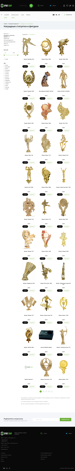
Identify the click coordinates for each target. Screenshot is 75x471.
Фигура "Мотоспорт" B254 (46, 283)
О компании (6, 14)
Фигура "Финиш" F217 (29, 315)
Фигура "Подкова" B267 (29, 91)
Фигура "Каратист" (29, 379)
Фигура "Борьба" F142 (29, 219)
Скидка (6, 59)
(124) (9, 36)
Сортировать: (25, 34)
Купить (25, 66)
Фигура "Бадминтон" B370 (29, 283)
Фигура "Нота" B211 (63, 123)
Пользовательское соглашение (46, 455)
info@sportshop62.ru (4, 449)
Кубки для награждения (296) (9, 41)
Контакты (28, 14)
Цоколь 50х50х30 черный (46, 347)
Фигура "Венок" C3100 (63, 315)
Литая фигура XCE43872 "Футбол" (46, 91)
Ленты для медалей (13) (8, 40)
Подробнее (32, 66)
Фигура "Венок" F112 (46, 155)
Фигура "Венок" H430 (28, 123)
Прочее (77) (6, 33)
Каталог (41, 5)
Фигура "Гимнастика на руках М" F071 (63, 284)
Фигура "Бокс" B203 (29, 187)
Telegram (54, 5)
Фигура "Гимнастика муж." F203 (63, 187)
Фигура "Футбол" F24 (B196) (63, 91)
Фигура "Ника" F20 (29, 155)
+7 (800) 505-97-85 (4, 441)
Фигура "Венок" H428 (46, 251)
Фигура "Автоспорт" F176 (46, 379)
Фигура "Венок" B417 (63, 219)
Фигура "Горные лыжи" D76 (46, 315)
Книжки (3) (6, 43)
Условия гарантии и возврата (6, 455)
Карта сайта (43, 459)
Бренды (5, 17)
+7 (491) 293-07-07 (4, 439)
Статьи (22, 14)
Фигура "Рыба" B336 (63, 59)
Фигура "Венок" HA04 (46, 123)
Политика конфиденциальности (46, 453)
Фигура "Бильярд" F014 (29, 59)
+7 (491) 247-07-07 (4, 445)
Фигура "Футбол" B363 (29, 347)
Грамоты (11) (6, 45)
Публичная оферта (44, 457)
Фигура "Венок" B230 (46, 59)
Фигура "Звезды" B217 (63, 155)
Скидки (12, 17)
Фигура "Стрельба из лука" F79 (63, 347)
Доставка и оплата (15, 14)
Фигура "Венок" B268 (46, 187)
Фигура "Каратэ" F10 (46, 219)
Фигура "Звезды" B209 (63, 251)
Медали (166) (6, 38)
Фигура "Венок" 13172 (63, 379)
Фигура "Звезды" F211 (29, 251)
